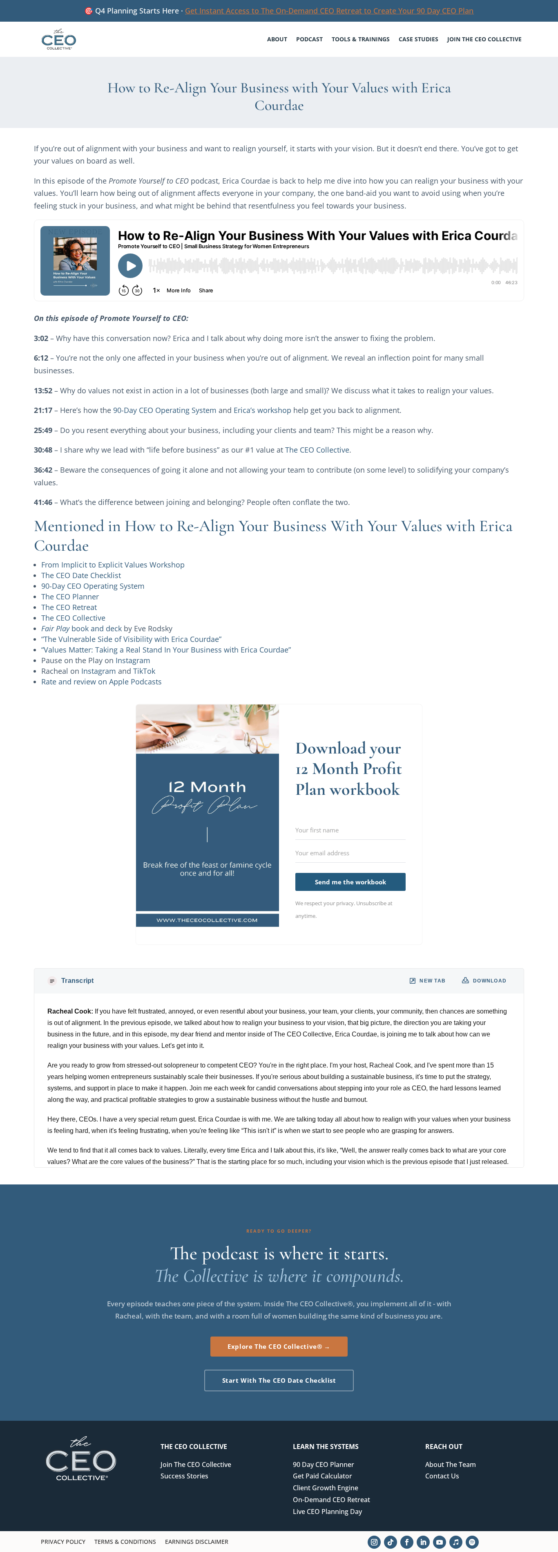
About (277, 39)
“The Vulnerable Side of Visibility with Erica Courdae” (131, 639)
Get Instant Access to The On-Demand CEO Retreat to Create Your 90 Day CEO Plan (329, 11)
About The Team (450, 1464)
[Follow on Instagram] (374, 1542)
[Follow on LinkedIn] (423, 1542)
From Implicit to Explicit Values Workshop (113, 565)
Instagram (133, 660)
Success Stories (184, 1475)
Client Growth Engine (325, 1487)
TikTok (144, 671)
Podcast (309, 39)
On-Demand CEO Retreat (331, 1499)
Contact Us (442, 1475)
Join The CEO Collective (484, 39)
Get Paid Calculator (322, 1475)
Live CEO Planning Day (327, 1511)
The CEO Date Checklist (81, 575)
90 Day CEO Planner (323, 1464)
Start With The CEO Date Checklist (279, 1380)
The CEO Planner (70, 596)
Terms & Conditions (125, 1542)
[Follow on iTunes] (455, 1542)
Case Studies (418, 39)
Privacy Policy (63, 1542)
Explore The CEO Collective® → (279, 1346)
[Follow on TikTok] (390, 1542)
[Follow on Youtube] (439, 1542)
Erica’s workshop (262, 410)
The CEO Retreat (69, 607)
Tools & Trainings (361, 39)
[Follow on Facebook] (406, 1542)
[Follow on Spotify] (472, 1542)
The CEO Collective (317, 450)
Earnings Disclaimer (196, 1542)
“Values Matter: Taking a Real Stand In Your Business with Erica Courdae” (166, 650)
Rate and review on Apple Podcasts (101, 681)
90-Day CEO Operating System (165, 410)
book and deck (81, 628)
